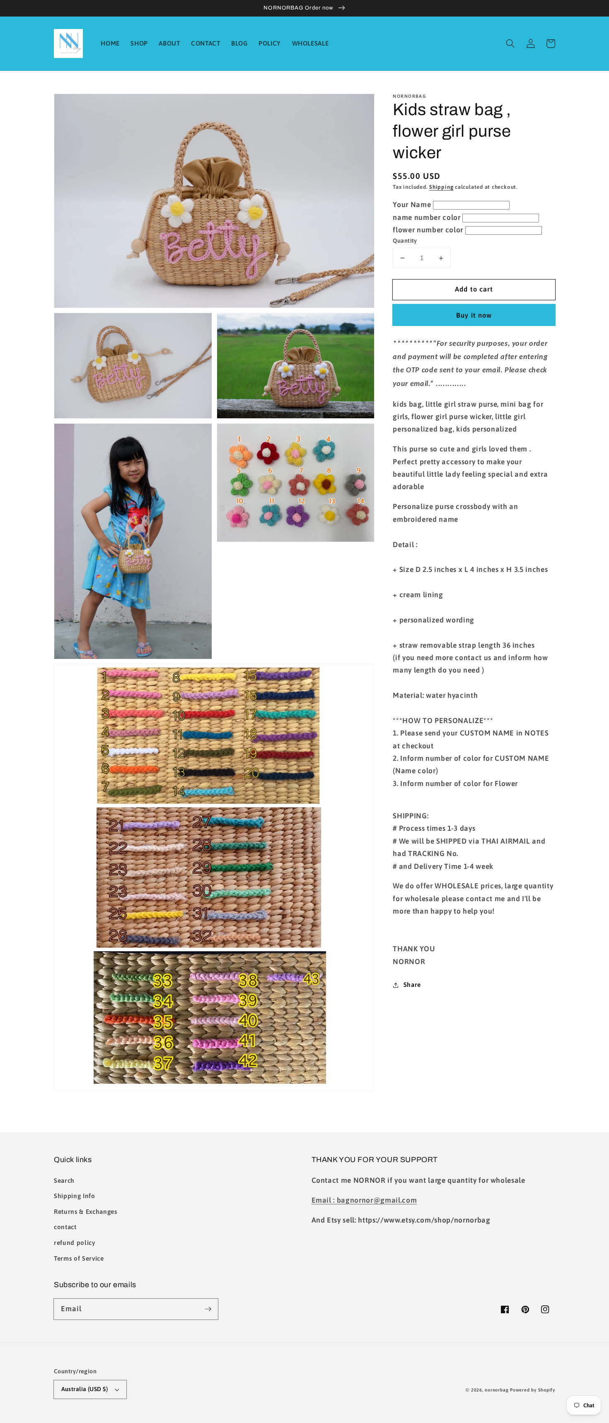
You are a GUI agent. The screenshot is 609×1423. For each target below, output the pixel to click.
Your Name (412, 205)
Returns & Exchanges (85, 1211)
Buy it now (474, 315)
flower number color (428, 230)
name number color (426, 217)
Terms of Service (79, 1258)
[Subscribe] (208, 1309)
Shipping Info (74, 1195)
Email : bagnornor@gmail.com (364, 1200)
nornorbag (496, 1389)
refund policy (74, 1242)
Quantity (405, 240)
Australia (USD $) (84, 1389)
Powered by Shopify (532, 1389)
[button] (510, 43)
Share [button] (412, 984)
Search (64, 1180)
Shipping (441, 187)
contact (65, 1226)
